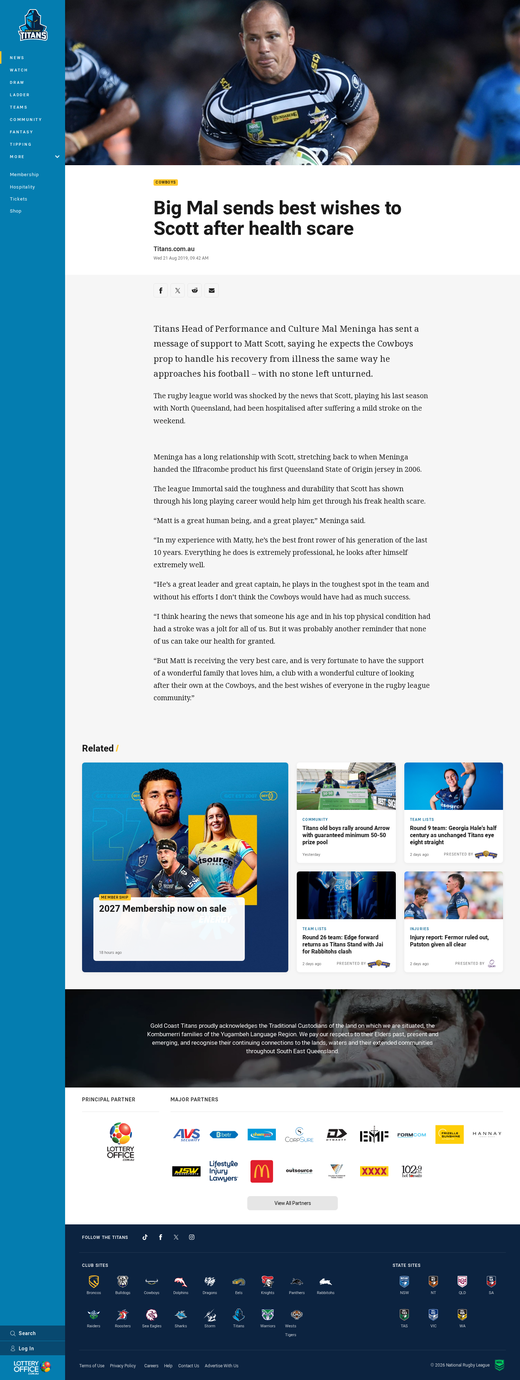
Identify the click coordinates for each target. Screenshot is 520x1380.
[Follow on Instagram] (192, 1237)
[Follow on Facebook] (160, 1237)
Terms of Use (91, 1365)
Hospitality (22, 187)
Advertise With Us (221, 1365)
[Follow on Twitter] (176, 1237)
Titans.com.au (174, 248)
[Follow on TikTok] (145, 1237)
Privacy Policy (123, 1365)
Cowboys (166, 182)
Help (168, 1365)
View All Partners (293, 1203)
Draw (17, 82)
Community (26, 119)
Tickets (19, 199)
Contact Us (188, 1365)
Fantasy (21, 131)
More (17, 156)
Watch (19, 70)
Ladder (20, 94)
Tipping (21, 144)
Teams (19, 107)
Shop (16, 211)
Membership (24, 174)
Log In (26, 1348)
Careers (151, 1365)
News (17, 57)
